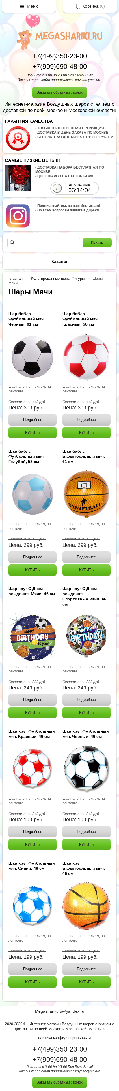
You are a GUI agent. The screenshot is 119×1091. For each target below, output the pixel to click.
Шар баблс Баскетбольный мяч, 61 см (83, 456)
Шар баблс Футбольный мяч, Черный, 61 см (26, 318)
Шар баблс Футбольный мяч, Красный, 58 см (80, 318)
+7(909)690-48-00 (59, 66)
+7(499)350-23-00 (59, 56)
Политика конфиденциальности (63, 1037)
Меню (32, 6)
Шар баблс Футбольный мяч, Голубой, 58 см (26, 456)
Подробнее (32, 419)
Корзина (90, 6)
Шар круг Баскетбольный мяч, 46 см (83, 868)
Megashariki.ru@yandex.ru (59, 1011)
